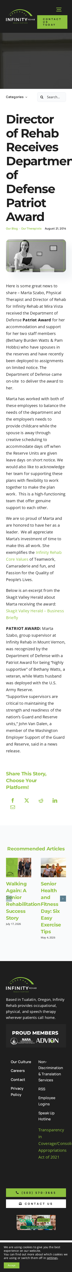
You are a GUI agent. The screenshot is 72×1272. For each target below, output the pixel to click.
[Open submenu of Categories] (25, 97)
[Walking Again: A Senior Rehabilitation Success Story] (18, 867)
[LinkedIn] (55, 800)
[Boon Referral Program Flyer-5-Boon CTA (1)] (36, 1217)
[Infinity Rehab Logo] (20, 11)
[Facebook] (12, 800)
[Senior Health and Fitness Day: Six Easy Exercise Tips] (53, 867)
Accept (11, 1265)
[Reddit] (41, 800)
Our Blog (12, 228)
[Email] (12, 807)
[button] (9, 899)
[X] (26, 800)
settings (52, 1258)
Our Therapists (31, 228)
